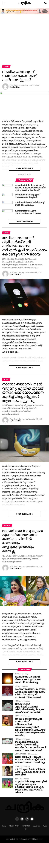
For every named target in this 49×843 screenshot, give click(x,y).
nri (26, 829)
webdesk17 (16, 274)
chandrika (15, 87)
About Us (36, 826)
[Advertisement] (24, 39)
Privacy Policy (14, 826)
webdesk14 (16, 568)
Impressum (26, 826)
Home (4, 826)
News (45, 826)
